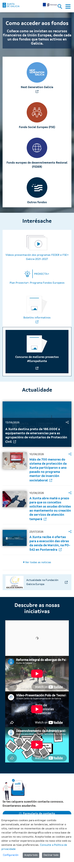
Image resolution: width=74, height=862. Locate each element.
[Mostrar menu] (68, 7)
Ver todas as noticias (37, 562)
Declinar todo (51, 855)
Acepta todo (31, 855)
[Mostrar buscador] (61, 7)
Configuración (10, 855)
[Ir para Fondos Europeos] (11, 5)
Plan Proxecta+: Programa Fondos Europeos (37, 283)
